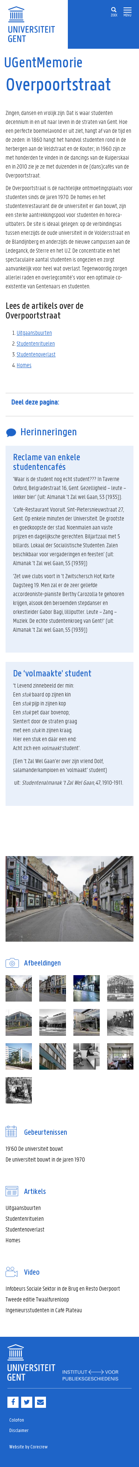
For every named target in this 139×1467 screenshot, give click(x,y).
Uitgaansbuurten (34, 332)
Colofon (16, 1420)
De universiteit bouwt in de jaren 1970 (45, 1159)
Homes (24, 365)
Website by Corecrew (28, 1447)
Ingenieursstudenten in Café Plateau (44, 1310)
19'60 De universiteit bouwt (34, 1148)
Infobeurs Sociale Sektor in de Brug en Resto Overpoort (63, 1288)
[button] (127, 10)
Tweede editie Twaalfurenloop (37, 1299)
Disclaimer (19, 1431)
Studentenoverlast (36, 354)
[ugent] (33, 24)
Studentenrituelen (36, 343)
